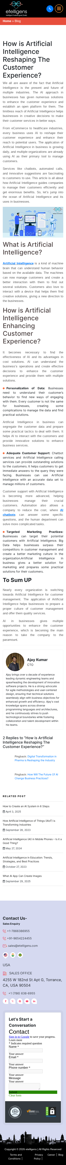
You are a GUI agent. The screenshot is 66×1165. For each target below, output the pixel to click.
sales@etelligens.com (23, 945)
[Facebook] (5, 1001)
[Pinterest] (20, 1001)
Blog (60, 1154)
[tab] (5, 955)
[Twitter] (12, 1001)
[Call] (49, 8)
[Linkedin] (34, 1001)
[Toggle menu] (59, 8)
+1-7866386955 (18, 931)
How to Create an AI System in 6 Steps (26, 806)
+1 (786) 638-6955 (21, 993)
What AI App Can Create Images (22, 875)
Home (7, 21)
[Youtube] (27, 1001)
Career (51, 1154)
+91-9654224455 (19, 938)
